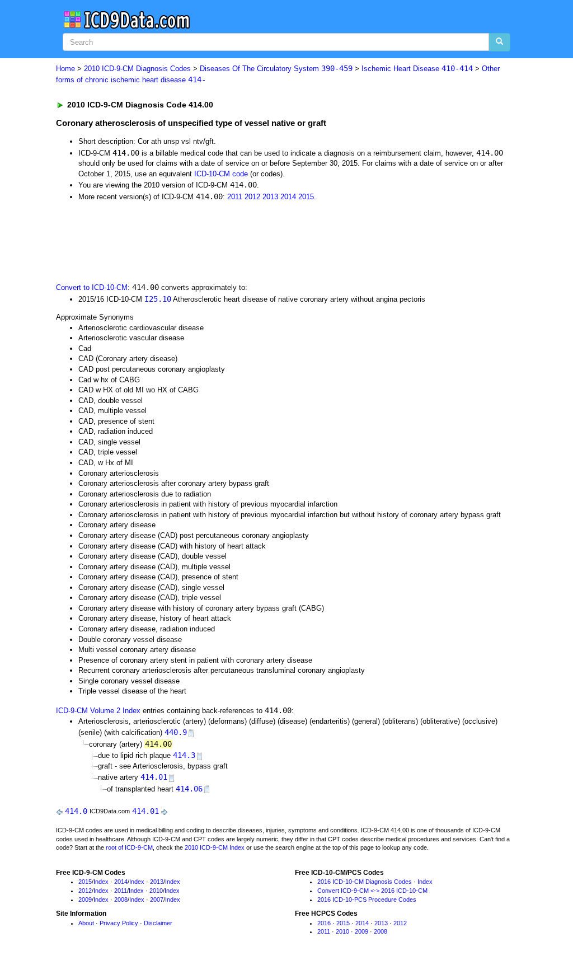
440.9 (176, 732)
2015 (306, 197)
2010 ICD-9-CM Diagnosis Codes (137, 68)
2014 (288, 197)
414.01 (153, 776)
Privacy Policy (119, 923)
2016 (324, 923)
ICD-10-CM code (221, 174)
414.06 (189, 788)
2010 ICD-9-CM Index (215, 847)
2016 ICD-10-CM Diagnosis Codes (364, 881)
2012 (252, 197)
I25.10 (157, 298)
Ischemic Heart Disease (417, 68)
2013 (270, 197)
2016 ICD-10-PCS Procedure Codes (366, 899)
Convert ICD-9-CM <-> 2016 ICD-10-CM (372, 890)
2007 (156, 899)
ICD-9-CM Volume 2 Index (98, 710)
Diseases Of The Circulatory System (276, 68)
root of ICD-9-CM (129, 847)
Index (101, 881)
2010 (156, 890)
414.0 (76, 811)
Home (65, 68)
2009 (85, 899)
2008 (121, 899)
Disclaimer (158, 923)
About (86, 923)
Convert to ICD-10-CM (92, 287)
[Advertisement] (255, 241)
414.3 (184, 755)
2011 (234, 197)
